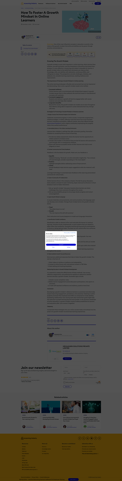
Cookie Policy (73, 232)
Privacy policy (67, 232)
